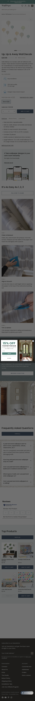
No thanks (9, 358)
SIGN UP (9, 353)
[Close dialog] (33, 341)
